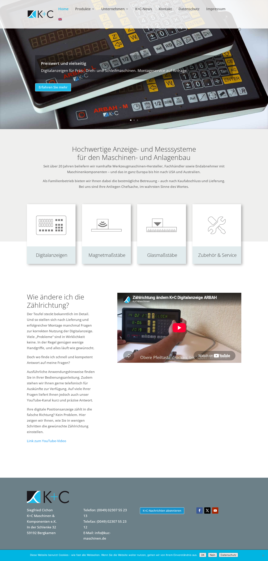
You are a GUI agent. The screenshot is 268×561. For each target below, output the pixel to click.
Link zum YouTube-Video (46, 441)
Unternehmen (113, 9)
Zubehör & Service (217, 255)
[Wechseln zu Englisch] (60, 23)
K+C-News (143, 9)
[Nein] (263, 555)
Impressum (215, 9)
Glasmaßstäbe (162, 255)
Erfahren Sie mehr (53, 87)
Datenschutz (189, 9)
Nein (212, 554)
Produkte (83, 9)
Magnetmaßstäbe (106, 255)
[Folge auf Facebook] (199, 510)
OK (203, 554)
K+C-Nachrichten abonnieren (162, 510)
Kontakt (165, 9)
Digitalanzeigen (51, 255)
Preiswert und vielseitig (63, 63)
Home (63, 9)
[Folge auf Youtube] (215, 510)
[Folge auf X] (207, 510)
